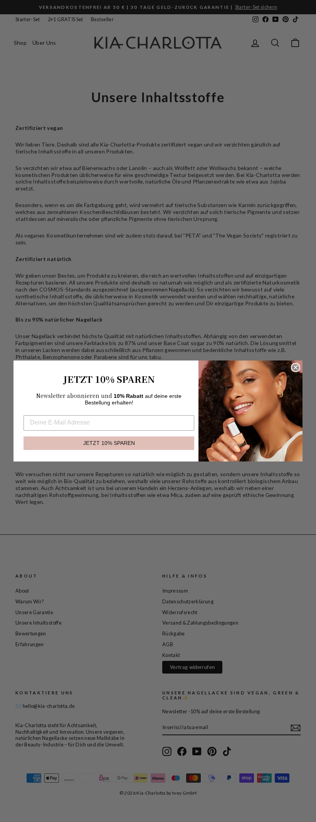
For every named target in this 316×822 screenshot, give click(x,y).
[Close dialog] (295, 367)
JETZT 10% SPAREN (109, 443)
